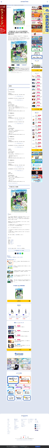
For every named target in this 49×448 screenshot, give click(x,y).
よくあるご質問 (22, 424)
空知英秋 (10, 248)
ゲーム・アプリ (9, 428)
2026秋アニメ (14, 257)
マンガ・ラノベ (9, 427)
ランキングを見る (19, 349)
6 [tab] (38, 68)
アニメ (18, 257)
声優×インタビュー (16, 428)
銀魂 (18, 217)
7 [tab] (39, 68)
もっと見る (36, 70)
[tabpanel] (37, 65)
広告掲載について (23, 426)
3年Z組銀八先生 (19, 248)
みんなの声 (9, 424)
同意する (38, 446)
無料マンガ (9, 433)
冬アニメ (15, 424)
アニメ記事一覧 (15, 425)
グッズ (21, 257)
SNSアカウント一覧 (23, 425)
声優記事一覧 (15, 426)
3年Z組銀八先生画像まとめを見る (19, 300)
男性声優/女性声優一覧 (16, 427)
